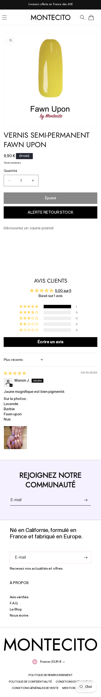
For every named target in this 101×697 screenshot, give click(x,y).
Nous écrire (19, 615)
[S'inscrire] (85, 500)
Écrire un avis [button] (50, 342)
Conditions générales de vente (35, 688)
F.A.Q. (14, 603)
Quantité (10, 171)
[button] (82, 17)
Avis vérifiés (19, 597)
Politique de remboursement (50, 675)
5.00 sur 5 (63, 290)
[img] (15, 373)
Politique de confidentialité (30, 681)
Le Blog (16, 609)
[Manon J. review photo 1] (15, 437)
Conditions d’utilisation (74, 681)
